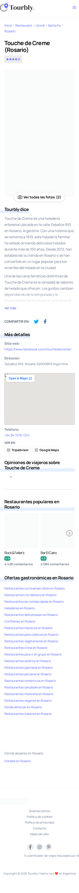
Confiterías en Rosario (19, 621)
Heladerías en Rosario (19, 608)
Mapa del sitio (39, 834)
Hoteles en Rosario (17, 761)
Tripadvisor (20, 450)
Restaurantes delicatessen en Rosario (31, 615)
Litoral (40, 25)
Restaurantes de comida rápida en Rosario (34, 601)
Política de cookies (39, 816)
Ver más (10, 308)
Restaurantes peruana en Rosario (27, 674)
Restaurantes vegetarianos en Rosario (31, 641)
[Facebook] (30, 847)
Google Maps (49, 450)
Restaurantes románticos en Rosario (30, 681)
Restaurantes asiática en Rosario (27, 661)
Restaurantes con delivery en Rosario (30, 595)
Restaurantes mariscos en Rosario (28, 628)
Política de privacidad (39, 822)
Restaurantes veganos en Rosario (28, 700)
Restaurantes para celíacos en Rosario (31, 634)
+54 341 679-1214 (16, 435)
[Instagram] (39, 847)
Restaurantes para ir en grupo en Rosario (32, 654)
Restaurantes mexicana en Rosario (28, 694)
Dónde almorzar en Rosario (23, 707)
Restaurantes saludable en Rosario (28, 687)
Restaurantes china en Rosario (25, 648)
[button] (69, 533)
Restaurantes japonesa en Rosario (28, 667)
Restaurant (23, 25)
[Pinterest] (48, 847)
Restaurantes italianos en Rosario (28, 714)
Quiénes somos (39, 811)
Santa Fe (54, 25)
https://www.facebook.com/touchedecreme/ (38, 349)
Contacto (39, 828)
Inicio (8, 25)
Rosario (10, 31)
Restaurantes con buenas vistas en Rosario (34, 588)
